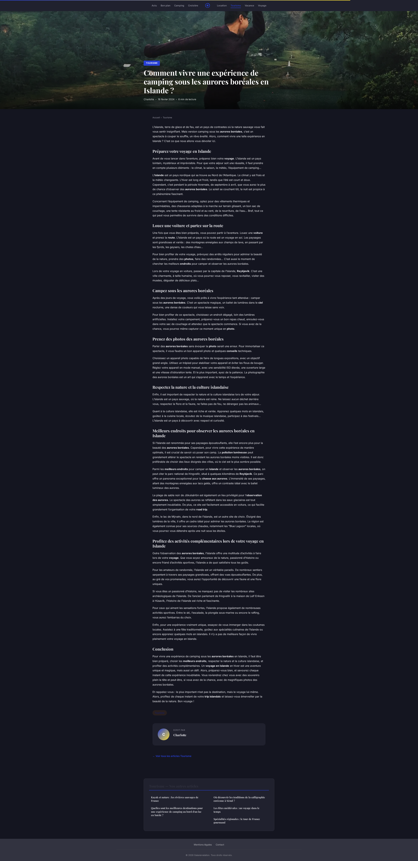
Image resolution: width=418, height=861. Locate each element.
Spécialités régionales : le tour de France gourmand (237, 820)
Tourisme (236, 5)
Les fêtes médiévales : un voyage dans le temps (236, 809)
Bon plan (165, 5)
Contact (220, 844)
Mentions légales (203, 844)
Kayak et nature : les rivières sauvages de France (174, 799)
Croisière (193, 5)
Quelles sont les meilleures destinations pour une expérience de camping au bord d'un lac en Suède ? (177, 811)
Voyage (262, 5)
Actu (154, 5)
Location (222, 5)
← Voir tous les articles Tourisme (172, 756)
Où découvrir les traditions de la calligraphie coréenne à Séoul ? (239, 799)
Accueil (156, 117)
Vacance (249, 5)
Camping (179, 5)
